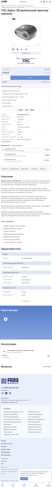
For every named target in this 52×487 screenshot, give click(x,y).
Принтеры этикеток (34, 412)
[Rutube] (6, 393)
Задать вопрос (47, 366)
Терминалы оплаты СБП (11, 434)
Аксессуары (34, 169)
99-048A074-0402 (10, 159)
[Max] (44, 2)
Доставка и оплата (6, 443)
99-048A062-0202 (22, 114)
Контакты (4, 446)
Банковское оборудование (36, 419)
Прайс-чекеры (8, 432)
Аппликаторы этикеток (35, 424)
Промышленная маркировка (12, 422)
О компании (4, 458)
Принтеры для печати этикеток (25, 5)
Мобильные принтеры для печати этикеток (13, 7)
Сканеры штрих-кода (34, 432)
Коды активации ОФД (34, 427)
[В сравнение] (45, 69)
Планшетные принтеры (35, 429)
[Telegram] (41, 2)
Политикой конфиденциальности (28, 475)
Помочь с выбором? (16, 145)
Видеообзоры (26, 53)
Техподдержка (5, 452)
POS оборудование (34, 417)
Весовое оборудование (35, 414)
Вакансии (4, 461)
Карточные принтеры (10, 427)
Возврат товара (5, 449)
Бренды (3, 440)
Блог (2, 463)
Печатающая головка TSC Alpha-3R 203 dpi (20, 350)
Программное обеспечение (12, 419)
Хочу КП (4, 81)
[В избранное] (48, 69)
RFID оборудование (34, 422)
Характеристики (14, 169)
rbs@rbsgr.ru (23, 1)
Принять (24, 478)
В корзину (30, 77)
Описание (4, 169)
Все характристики (5, 141)
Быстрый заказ (45, 81)
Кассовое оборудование (11, 417)
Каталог (14, 5)
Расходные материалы (10, 414)
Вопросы (42, 169)
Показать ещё (26, 301)
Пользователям (5, 455)
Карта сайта (4, 467)
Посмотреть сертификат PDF (25, 63)
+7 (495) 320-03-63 (9, 388)
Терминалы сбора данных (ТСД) (13, 412)
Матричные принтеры (10, 429)
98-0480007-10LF (16, 352)
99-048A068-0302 (10, 154)
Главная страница (5, 5)
